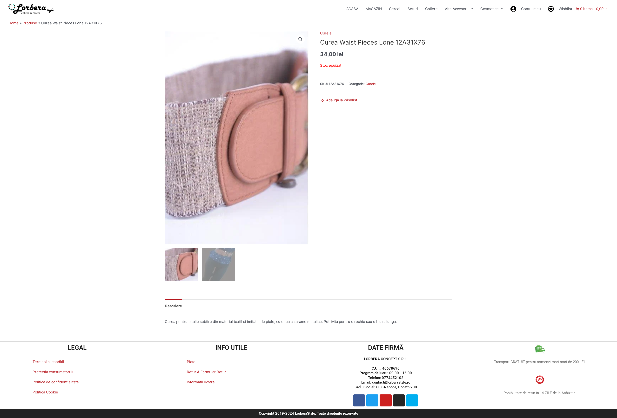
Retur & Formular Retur (206, 372)
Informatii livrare (201, 382)
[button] (300, 39)
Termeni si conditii (48, 361)
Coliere (431, 9)
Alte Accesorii (457, 9)
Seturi (413, 9)
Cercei (394, 9)
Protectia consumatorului (54, 372)
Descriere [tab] (173, 306)
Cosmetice (489, 9)
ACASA (352, 9)
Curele (326, 33)
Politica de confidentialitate (56, 382)
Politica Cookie (45, 392)
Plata (191, 361)
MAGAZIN (374, 9)
